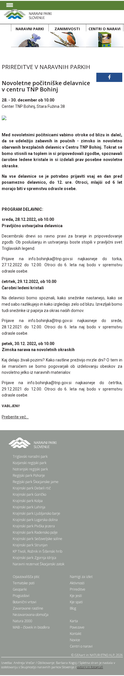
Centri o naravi (81, 646)
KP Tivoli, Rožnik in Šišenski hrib (37, 551)
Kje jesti (76, 595)
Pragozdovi (21, 595)
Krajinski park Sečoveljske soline (37, 538)
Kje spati (76, 602)
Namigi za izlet (81, 576)
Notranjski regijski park (30, 469)
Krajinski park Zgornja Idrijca (34, 557)
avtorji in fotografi (90, 667)
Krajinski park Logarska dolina (35, 519)
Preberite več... (15, 417)
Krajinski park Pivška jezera (34, 526)
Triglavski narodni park (30, 456)
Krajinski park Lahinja (29, 507)
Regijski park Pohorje (29, 475)
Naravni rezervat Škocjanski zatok (38, 564)
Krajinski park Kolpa (28, 500)
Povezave (77, 627)
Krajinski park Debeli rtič (32, 488)
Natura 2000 (22, 620)
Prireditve (77, 589)
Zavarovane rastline (28, 608)
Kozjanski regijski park (29, 462)
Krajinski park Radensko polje (35, 532)
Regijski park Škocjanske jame (36, 481)
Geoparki (20, 589)
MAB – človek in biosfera (31, 627)
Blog (73, 608)
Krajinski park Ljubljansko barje (36, 513)
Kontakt (75, 633)
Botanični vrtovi (24, 602)
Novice (75, 639)
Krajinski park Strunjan (30, 545)
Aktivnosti (77, 583)
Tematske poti (24, 583)
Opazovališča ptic (26, 576)
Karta (74, 620)
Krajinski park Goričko (29, 494)
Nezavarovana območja (30, 614)
